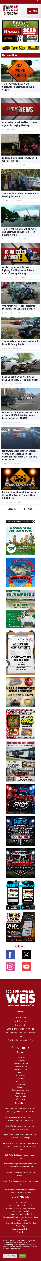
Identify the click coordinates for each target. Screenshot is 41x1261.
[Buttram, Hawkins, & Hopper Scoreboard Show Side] (20, 799)
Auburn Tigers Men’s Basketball (20, 1214)
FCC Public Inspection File (20, 1040)
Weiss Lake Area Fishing (20, 1229)
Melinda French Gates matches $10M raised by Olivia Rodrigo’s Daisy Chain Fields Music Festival (20, 1146)
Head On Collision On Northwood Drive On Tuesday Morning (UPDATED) (20, 378)
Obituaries (20, 1087)
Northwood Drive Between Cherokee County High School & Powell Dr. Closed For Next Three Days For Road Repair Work (20, 455)
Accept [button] (22, 1256)
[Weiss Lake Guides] (20, 572)
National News (20, 1081)
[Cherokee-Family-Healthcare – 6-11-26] (20, 652)
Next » (31, 508)
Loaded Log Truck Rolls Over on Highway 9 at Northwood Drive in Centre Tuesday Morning (18, 270)
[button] (38, 1)
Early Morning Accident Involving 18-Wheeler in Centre (20, 159)
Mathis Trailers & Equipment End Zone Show (20, 1223)
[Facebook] (12, 1047)
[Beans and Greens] (20, 724)
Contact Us (20, 1017)
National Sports (20, 1084)
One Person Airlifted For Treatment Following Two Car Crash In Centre (19, 307)
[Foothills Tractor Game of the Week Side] (20, 863)
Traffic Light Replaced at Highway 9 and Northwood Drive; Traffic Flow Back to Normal (19, 231)
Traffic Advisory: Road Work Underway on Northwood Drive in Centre (18, 86)
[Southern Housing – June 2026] (20, 761)
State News (20, 1093)
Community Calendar (20, 1063)
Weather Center (20, 1096)
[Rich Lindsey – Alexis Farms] (20, 609)
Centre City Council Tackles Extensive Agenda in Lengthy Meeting (19, 124)
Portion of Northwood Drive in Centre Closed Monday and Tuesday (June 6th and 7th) (20, 495)
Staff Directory (20, 1021)
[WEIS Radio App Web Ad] (20, 895)
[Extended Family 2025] (20, 540)
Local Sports (20, 1078)
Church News (20, 1060)
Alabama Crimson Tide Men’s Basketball (20, 1208)
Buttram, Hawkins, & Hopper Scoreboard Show (20, 1217)
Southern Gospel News (20, 1090)
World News (20, 1099)
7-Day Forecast (20, 1202)
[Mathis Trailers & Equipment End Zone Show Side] (20, 831)
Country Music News (20, 1066)
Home (20, 1072)
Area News (21, 1057)
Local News (20, 1075)
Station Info (20, 1025)
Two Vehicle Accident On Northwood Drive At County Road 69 (20, 343)
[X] (17, 1047)
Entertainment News (20, 1069)
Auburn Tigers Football (20, 1211)
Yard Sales (20, 1232)
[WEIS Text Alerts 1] (20, 927)
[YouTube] (23, 1047)
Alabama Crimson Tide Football (20, 1205)
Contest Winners (20, 1220)
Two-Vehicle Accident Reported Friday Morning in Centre (20, 195)
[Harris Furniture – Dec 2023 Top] (20, 692)
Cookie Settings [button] (10, 1256)
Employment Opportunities (20, 1028)
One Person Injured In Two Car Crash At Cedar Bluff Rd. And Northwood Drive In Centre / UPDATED (20, 415)
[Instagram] (28, 1047)
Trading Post (20, 1226)
